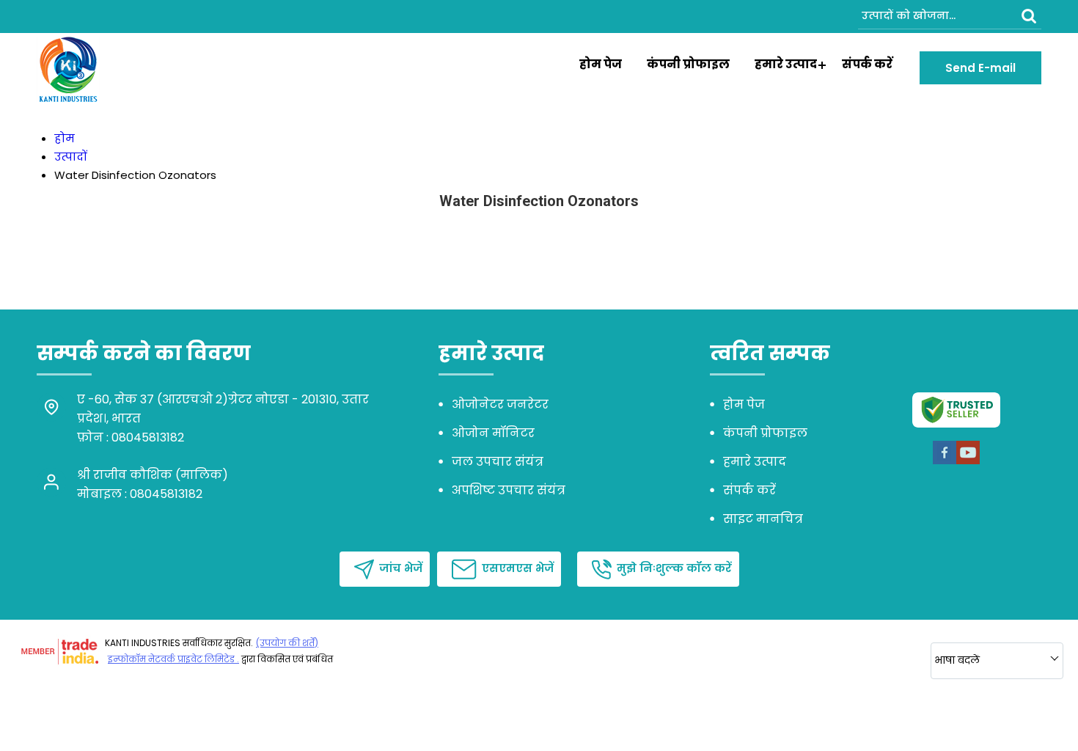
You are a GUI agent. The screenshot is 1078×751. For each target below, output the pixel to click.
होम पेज (600, 64)
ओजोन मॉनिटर (493, 433)
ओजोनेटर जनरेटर (500, 404)
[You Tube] (968, 461)
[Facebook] (944, 461)
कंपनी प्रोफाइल (688, 64)
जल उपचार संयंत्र (497, 461)
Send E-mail (980, 68)
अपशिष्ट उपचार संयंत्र (508, 490)
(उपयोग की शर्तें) (287, 643)
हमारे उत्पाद (786, 64)
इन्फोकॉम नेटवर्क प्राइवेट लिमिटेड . (173, 659)
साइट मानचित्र (763, 518)
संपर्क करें (867, 64)
